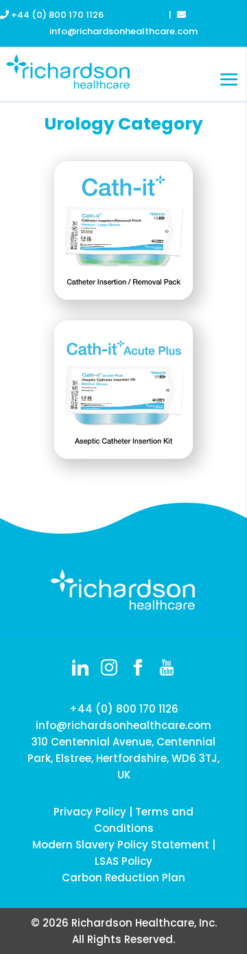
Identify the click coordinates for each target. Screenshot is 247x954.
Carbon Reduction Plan (123, 877)
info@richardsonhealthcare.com (123, 725)
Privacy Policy (90, 811)
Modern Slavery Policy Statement (120, 844)
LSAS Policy (123, 861)
